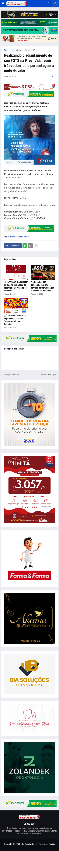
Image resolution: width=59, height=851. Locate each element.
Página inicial (9, 50)
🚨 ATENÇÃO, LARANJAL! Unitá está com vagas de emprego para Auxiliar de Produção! (16, 286)
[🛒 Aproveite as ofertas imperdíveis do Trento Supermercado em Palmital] (16, 305)
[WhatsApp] (25, 245)
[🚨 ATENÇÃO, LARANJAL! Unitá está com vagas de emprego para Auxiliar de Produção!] (16, 272)
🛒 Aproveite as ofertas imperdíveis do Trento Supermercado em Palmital (15, 319)
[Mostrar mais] (35, 245)
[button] (3, 3)
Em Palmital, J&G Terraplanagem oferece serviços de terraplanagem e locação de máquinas (42, 286)
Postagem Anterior (11, 375)
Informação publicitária (27, 50)
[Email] (30, 245)
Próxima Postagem (48, 375)
